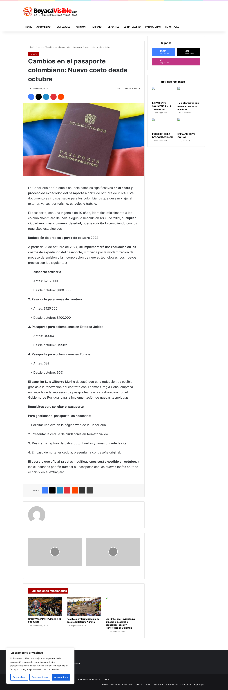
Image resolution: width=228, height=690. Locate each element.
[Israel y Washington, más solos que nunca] (45, 606)
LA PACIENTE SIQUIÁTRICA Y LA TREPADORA (161, 106)
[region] (40, 666)
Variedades (63, 26)
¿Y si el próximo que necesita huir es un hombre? (188, 106)
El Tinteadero (132, 26)
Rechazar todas (40, 677)
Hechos (40, 47)
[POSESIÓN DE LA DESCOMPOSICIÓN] (163, 124)
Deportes (113, 26)
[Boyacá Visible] (50, 11)
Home (28, 26)
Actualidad (43, 26)
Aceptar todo (61, 677)
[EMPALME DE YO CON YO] (188, 124)
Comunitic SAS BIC (86, 679)
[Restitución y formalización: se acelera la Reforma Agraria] (84, 606)
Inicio (32, 47)
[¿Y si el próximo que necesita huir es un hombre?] (188, 93)
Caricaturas (153, 26)
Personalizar (19, 677)
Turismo (97, 26)
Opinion (80, 26)
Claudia (53, 508)
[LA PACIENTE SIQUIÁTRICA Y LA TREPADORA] (163, 93)
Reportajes (172, 26)
